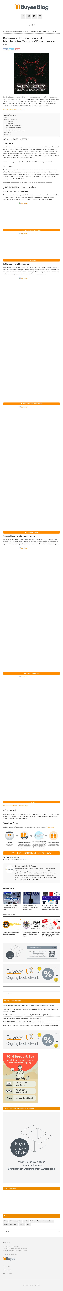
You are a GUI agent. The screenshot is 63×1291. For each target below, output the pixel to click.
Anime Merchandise (15, 1221)
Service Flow (8, 134)
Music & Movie (14, 857)
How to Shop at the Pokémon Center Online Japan (11, 933)
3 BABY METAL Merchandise (13, 125)
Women (22, 1224)
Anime (6, 1221)
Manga (6, 1224)
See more (51, 827)
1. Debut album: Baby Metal (14, 127)
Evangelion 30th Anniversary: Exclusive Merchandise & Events (31, 934)
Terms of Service (7, 1273)
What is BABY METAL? (11, 120)
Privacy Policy (6, 1269)
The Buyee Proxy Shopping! (11, 1254)
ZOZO (28, 1224)
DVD (14, 859)
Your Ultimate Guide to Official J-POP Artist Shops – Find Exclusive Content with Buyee (50, 907)
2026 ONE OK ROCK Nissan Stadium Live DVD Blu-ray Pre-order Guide (31, 907)
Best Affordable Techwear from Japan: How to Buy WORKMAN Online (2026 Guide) (27, 1015)
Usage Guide (6, 1266)
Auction (26, 1221)
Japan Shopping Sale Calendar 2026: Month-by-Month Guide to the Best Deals (51, 934)
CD (12, 859)
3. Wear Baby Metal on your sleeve (16, 130)
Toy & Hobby (13, 1224)
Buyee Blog (31, 7)
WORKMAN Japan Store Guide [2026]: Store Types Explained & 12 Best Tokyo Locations (28, 1005)
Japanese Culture (48, 1221)
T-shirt (26, 859)
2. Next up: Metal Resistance (15, 129)
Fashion (32, 1221)
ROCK (22, 859)
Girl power (10, 123)
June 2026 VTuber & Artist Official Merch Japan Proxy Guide (10, 907)
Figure (39, 1221)
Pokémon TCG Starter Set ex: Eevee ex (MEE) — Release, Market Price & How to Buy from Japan (30, 1025)
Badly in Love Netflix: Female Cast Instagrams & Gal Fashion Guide (22, 1018)
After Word (8, 133)
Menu (33, 25)
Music (18, 859)
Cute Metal (10, 121)
